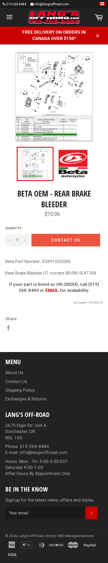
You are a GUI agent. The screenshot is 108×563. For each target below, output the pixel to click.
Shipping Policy (20, 390)
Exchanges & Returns (26, 398)
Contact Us (16, 381)
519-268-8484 (16, 4)
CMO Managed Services (75, 536)
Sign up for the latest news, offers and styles (49, 500)
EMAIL (52, 290)
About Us (14, 372)
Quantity (13, 228)
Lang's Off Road (31, 536)
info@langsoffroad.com (51, 4)
